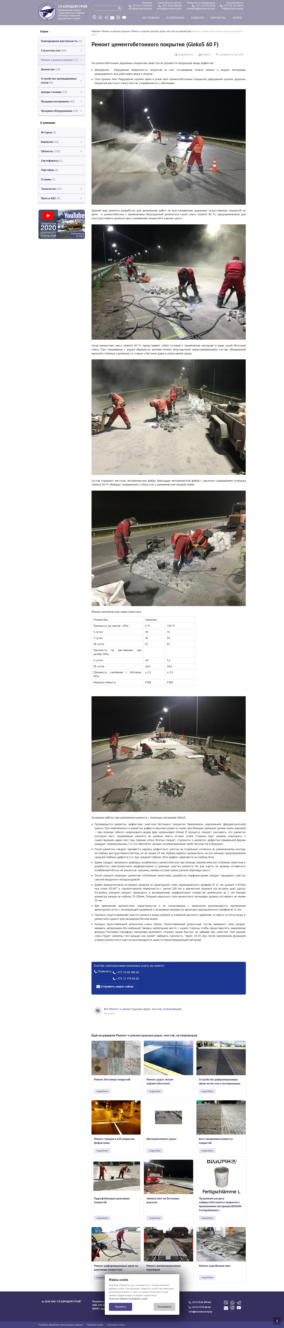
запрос (237, 18)
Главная (96, 31)
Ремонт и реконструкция (115, 31)
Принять (120, 1306)
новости (197, 18)
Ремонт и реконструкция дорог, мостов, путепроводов (161, 31)
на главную (150, 18)
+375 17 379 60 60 (141, 5)
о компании (175, 18)
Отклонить (164, 1306)
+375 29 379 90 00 (205, 5)
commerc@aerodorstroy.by (201, 8)
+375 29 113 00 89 (233, 5)
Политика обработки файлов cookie (128, 1298)
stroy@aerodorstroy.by (169, 8)
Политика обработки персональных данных (60, 1324)
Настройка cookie (116, 1324)
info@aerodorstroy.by (140, 8)
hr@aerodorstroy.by (232, 8)
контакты (218, 18)
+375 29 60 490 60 (171, 5)
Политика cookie (95, 1324)
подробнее (102, 1091)
